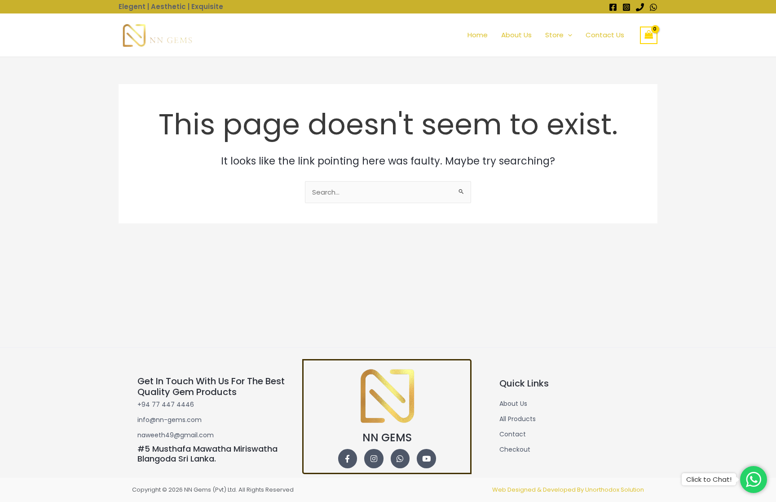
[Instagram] (626, 7)
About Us (516, 35)
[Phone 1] (640, 7)
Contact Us (605, 35)
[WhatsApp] (653, 7)
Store (554, 35)
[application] (568, 35)
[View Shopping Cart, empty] (649, 35)
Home (477, 35)
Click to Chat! (709, 479)
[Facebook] (613, 7)
